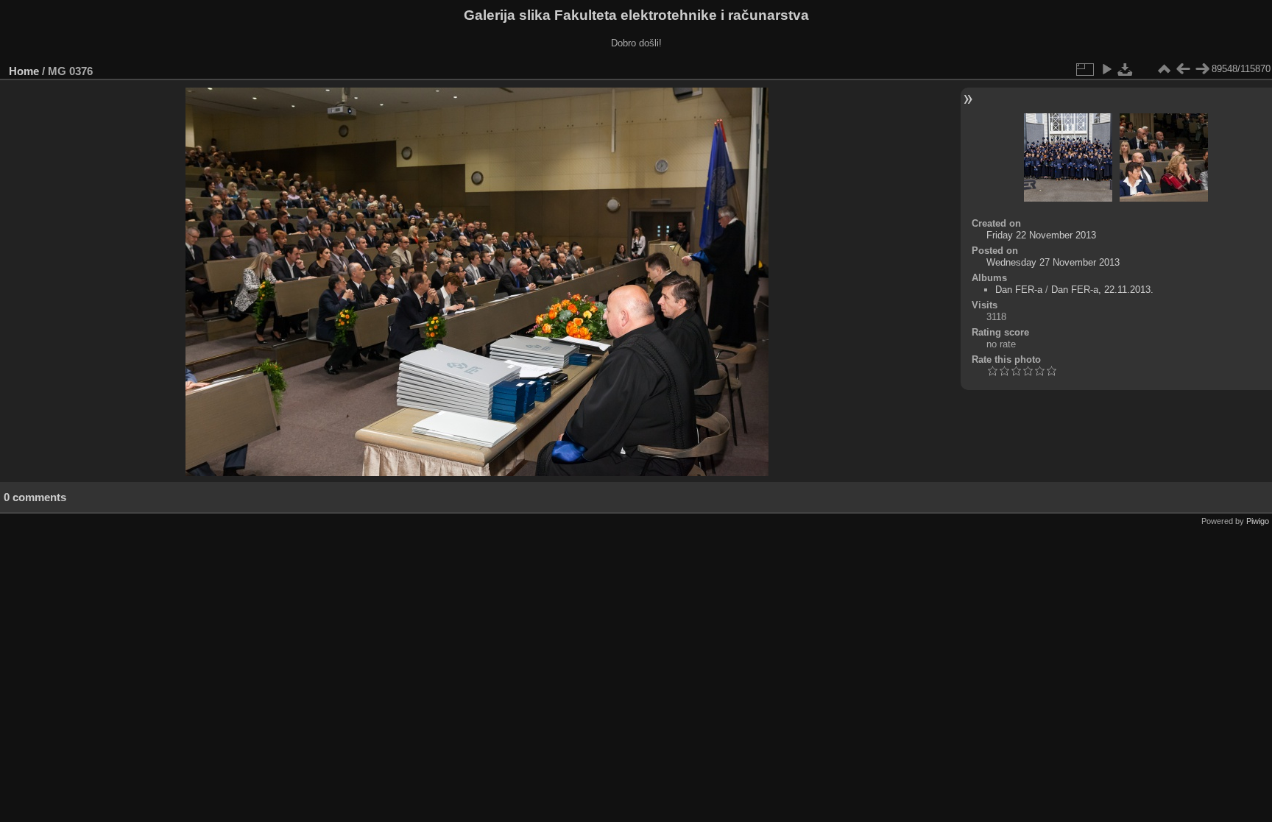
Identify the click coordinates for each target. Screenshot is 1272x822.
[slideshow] (1106, 69)
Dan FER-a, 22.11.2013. (1102, 289)
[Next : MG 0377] (1202, 69)
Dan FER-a (1018, 289)
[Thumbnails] (1163, 69)
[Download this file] (1125, 69)
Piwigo (1257, 521)
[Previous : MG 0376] (1182, 69)
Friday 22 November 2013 (1041, 235)
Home (24, 71)
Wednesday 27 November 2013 (1053, 262)
